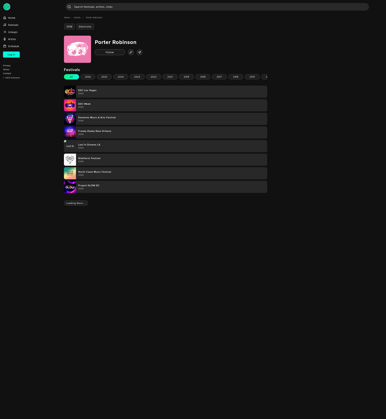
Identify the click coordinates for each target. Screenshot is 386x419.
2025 (104, 76)
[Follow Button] (110, 52)
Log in (11, 54)
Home (67, 17)
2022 (154, 76)
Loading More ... (76, 203)
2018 (203, 76)
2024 (121, 76)
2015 (252, 76)
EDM (70, 26)
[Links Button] (131, 52)
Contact (7, 73)
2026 (88, 76)
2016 (236, 76)
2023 (137, 76)
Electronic (85, 26)
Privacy (7, 65)
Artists (77, 17)
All (71, 76)
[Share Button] (139, 52)
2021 (170, 76)
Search (69, 7)
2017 (219, 76)
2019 (186, 76)
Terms (6, 69)
